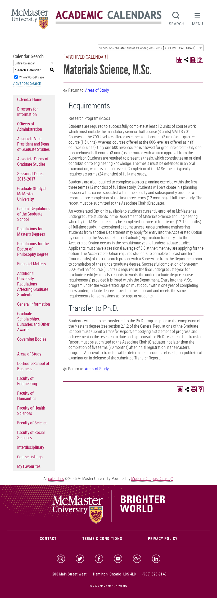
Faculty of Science (32, 423)
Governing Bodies (31, 339)
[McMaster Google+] (137, 559)
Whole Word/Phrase (31, 77)
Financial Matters (31, 264)
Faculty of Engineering (27, 380)
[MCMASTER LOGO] (30, 20)
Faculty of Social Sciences (31, 435)
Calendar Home (29, 99)
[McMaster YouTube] (118, 559)
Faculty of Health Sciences (31, 410)
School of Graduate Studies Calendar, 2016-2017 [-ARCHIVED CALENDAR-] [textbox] (147, 48)
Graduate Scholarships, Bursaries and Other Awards (33, 321)
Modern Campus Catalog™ (152, 478)
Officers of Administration (29, 126)
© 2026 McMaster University (108, 586)
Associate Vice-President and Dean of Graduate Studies (33, 144)
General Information (33, 304)
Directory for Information (27, 111)
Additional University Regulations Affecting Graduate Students (32, 283)
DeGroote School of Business (33, 366)
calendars (56, 478)
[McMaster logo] (108, 522)
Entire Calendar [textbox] (25, 63)
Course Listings (30, 457)
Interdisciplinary (30, 447)
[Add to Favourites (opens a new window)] (179, 60)
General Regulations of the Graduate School (33, 214)
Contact (48, 539)
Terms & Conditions (102, 539)
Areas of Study (29, 354)
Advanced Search (27, 83)
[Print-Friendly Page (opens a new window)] (193, 60)
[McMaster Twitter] (80, 559)
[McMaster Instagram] (61, 559)
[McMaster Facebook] (99, 559)
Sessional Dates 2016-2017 (30, 176)
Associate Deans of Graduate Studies (32, 161)
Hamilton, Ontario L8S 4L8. (115, 574)
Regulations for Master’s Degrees (31, 231)
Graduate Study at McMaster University (32, 194)
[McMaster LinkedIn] (156, 559)
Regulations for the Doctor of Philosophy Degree (33, 249)
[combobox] (151, 48)
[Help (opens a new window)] (200, 60)
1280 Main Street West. (69, 574)
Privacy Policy (163, 539)
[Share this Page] (186, 60)
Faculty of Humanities (26, 395)
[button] (197, 18)
